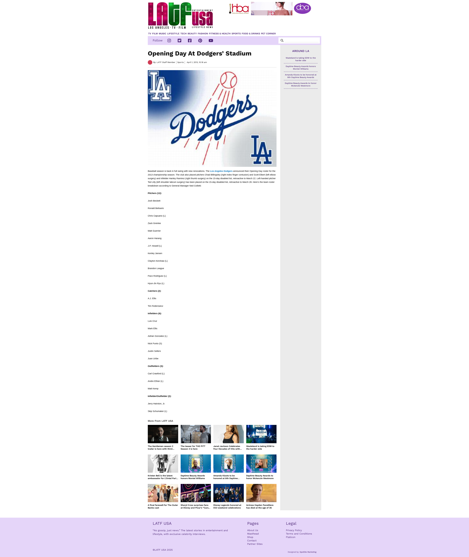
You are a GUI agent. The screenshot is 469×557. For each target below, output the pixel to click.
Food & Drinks (251, 33)
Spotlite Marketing (308, 552)
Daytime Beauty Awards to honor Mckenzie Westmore (260, 477)
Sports (236, 33)
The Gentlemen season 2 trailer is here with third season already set (160, 447)
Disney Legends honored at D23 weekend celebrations (227, 506)
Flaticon (290, 537)
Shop (250, 537)
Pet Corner (268, 33)
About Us (252, 530)
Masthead (253, 533)
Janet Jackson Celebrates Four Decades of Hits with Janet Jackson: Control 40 (226, 447)
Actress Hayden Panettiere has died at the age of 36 (259, 506)
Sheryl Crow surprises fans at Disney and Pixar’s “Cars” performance (195, 506)
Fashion (203, 33)
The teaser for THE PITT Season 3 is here (193, 447)
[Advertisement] (272, 23)
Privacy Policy (294, 530)
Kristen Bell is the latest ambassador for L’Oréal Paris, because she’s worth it (163, 477)
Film (155, 33)
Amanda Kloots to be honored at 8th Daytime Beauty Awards (225, 477)
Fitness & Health (220, 33)
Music (162, 33)
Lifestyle (173, 33)
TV (149, 33)
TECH (183, 33)
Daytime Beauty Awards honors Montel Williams (193, 477)
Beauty (192, 33)
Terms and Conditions (299, 533)
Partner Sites (255, 543)
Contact (251, 540)
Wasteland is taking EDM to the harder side (260, 447)
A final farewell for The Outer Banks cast (163, 506)
